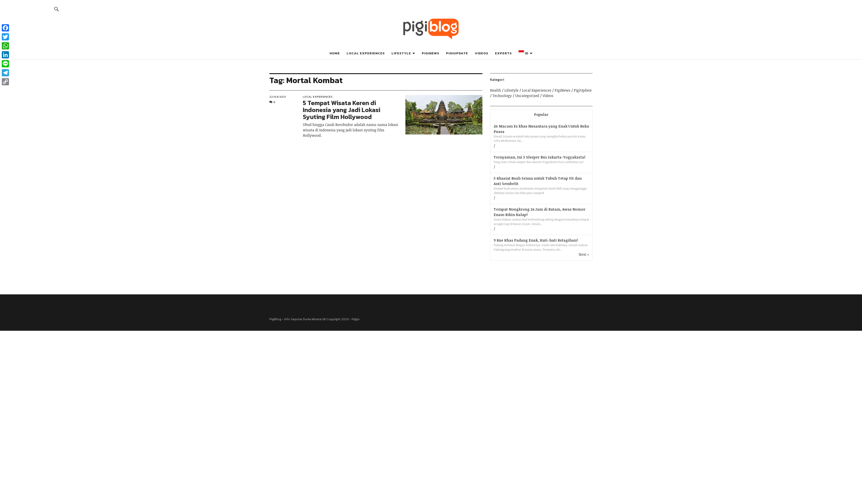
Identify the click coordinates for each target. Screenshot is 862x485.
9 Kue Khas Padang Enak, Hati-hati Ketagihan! (536, 240)
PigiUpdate (457, 53)
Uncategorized (527, 95)
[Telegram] (5, 72)
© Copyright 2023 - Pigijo (341, 319)
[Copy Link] (5, 81)
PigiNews (430, 53)
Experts (503, 53)
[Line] (5, 63)
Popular (541, 114)
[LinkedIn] (5, 54)
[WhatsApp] (5, 45)
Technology (502, 95)
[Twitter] (5, 36)
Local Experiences (366, 53)
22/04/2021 (277, 97)
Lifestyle (401, 53)
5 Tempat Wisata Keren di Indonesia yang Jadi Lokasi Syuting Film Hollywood (341, 109)
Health (495, 90)
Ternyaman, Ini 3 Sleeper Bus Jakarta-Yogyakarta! (539, 157)
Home (335, 53)
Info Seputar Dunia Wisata (302, 319)
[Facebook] (5, 27)
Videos (481, 53)
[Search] (57, 8)
